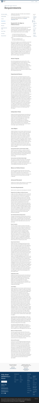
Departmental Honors (35, 23)
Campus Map (29, 388)
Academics (11, 5)
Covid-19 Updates (29, 390)
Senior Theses (3, 31)
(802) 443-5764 (13, 367)
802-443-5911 (6, 390)
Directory (28, 392)
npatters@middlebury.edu (13, 368)
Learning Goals (3, 23)
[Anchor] (20, 24)
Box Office (28, 386)
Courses (2, 18)
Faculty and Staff (3, 16)
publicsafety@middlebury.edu (4, 391)
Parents (15, 381)
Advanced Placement (34, 33)
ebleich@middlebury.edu (26, 369)
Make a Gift (4, 381)
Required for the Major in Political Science (34, 18)
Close (36, 398)
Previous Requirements (35, 36)
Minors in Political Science (34, 30)
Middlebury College (6, 5)
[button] (32, 1)
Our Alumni (2, 33)
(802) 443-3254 (26, 368)
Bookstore (28, 384)
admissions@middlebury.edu (4, 388)
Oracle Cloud (34, 384)
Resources (2, 25)
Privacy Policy (22, 401)
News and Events (3, 35)
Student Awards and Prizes (4, 28)
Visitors (21, 381)
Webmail (34, 394)
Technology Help (35, 389)
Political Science (15, 5)
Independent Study (34, 26)
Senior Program (34, 21)
